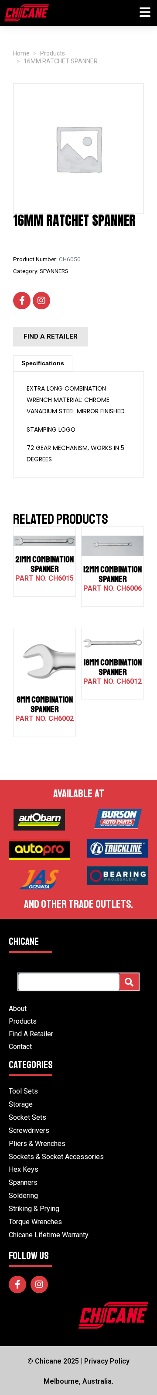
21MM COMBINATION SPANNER (44, 564)
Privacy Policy (107, 1361)
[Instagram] (41, 300)
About (18, 1008)
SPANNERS (54, 270)
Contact (20, 1046)
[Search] (129, 981)
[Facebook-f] (22, 300)
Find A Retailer (31, 1034)
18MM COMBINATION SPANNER (113, 667)
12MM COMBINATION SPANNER (112, 574)
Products (23, 1021)
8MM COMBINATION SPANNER (45, 704)
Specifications (42, 363)
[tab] (42, 363)
